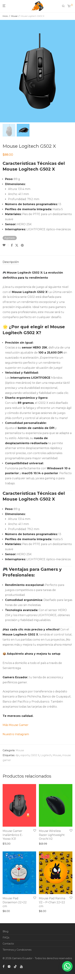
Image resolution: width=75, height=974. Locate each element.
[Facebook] (3, 966)
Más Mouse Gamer (16, 725)
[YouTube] (21, 966)
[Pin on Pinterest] (22, 245)
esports (24, 755)
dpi (17, 755)
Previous (3, 71)
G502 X (35, 755)
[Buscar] (65, 6)
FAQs (6, 937)
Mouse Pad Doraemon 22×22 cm (15, 902)
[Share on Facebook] (12, 245)
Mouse (14, 16)
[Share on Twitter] (16, 245)
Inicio (5, 16)
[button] (67, 966)
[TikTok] (15, 966)
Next (71, 71)
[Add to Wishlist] (5, 245)
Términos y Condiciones (17, 949)
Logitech (45, 755)
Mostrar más (9, 843)
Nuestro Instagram (16, 734)
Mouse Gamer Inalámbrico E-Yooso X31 (13, 834)
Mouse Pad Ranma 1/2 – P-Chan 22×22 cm (52, 902)
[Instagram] (9, 966)
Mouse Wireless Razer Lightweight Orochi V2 (52, 834)
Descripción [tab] (11, 262)
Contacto (8, 943)
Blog (5, 931)
